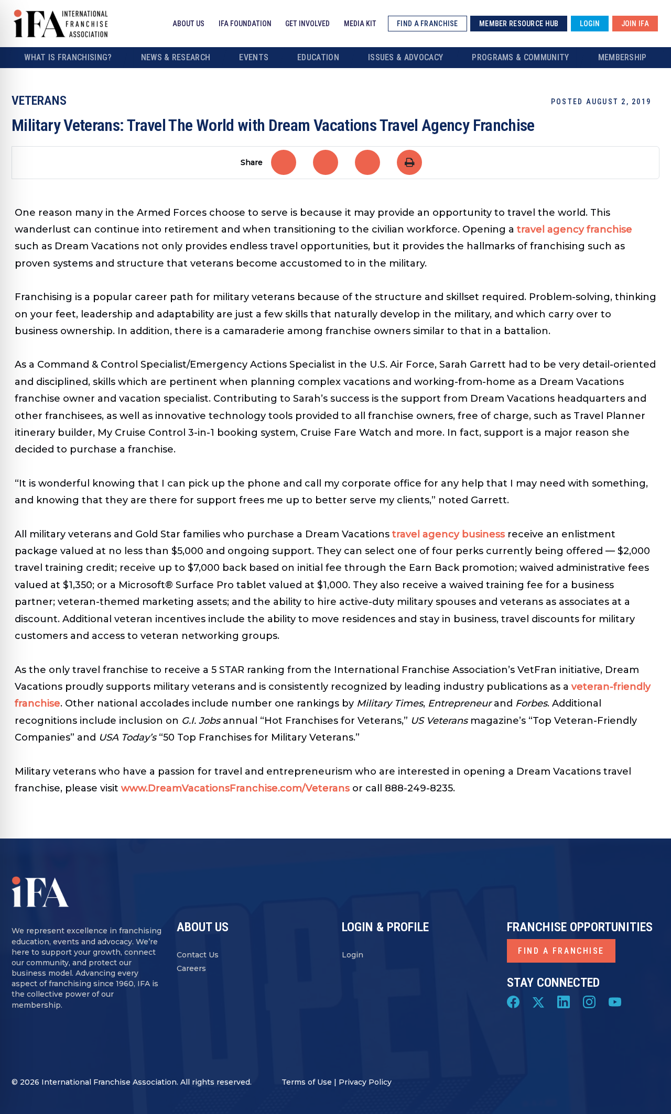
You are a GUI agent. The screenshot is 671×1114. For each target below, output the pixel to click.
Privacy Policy (365, 1082)
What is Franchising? (68, 57)
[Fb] (513, 1001)
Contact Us (198, 954)
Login (352, 954)
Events (253, 57)
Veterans (39, 100)
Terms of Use (307, 1082)
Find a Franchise (561, 951)
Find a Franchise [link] (427, 23)
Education (318, 57)
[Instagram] (589, 1001)
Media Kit (360, 23)
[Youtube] (615, 1001)
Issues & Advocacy (405, 57)
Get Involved (307, 23)
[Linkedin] (563, 1001)
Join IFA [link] (635, 23)
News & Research (176, 57)
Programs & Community (520, 57)
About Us (188, 23)
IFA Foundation (245, 23)
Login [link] (590, 23)
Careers (191, 968)
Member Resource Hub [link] (518, 23)
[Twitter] (538, 1001)
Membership (622, 57)
